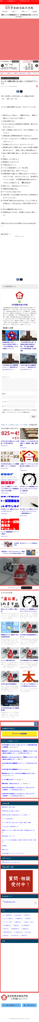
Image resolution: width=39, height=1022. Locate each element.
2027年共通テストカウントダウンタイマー (13, 853)
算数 (28, 918)
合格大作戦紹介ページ (12, 1005)
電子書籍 (35, 11)
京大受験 (7, 925)
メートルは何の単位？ (8, 818)
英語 (6, 935)
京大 (28, 932)
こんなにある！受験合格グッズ (10, 826)
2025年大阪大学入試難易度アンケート (13, 763)
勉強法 (18, 922)
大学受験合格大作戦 (19, 305)
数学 (24, 935)
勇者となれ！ (5, 849)
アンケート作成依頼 (19, 733)
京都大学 (19, 932)
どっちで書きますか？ (8, 779)
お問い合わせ (30, 1005)
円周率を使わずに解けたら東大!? (10, 811)
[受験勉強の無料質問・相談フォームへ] (19, 881)
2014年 (15, 935)
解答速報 (15, 928)
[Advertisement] (19, 39)
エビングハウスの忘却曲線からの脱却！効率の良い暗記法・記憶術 (19, 840)
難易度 (19, 918)
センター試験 (8, 918)
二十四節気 (8, 915)
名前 (4, 393)
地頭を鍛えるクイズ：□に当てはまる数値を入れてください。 (19, 773)
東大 (27, 915)
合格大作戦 (4, 11)
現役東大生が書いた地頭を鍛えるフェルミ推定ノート (16, 814)
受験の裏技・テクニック (8, 836)
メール (5, 401)
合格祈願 (4, 845)
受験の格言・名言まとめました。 (11, 783)
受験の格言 (8, 932)
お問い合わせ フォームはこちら (11, 862)
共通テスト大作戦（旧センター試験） (9, 78)
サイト (4, 406)
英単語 (25, 928)
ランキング (8, 922)
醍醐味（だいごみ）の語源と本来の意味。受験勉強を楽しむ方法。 (18, 831)
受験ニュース (25, 11)
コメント (6, 377)
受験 (17, 925)
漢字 (6, 928)
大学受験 (26, 925)
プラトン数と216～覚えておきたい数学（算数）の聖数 (16, 822)
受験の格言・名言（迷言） (9, 807)
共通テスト (14, 11)
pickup (18, 915)
